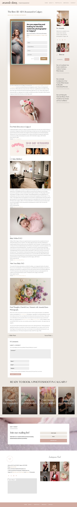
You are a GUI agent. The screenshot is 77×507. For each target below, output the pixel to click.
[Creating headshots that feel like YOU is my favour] (63, 50)
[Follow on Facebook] (57, 40)
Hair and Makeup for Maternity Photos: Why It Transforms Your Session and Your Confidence (62, 98)
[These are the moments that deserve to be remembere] (58, 50)
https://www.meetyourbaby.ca (20, 275)
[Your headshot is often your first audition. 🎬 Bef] (58, 45)
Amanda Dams (24, 314)
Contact (73, 2)
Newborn (27, 472)
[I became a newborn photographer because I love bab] (67, 45)
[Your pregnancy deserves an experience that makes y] (63, 45)
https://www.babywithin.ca (19, 259)
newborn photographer (36, 85)
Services (65, 2)
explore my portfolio (27, 319)
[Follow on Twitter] (60, 40)
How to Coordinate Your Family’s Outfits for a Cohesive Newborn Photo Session (62, 68)
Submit (43, 58)
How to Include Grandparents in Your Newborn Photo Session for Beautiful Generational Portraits (62, 83)
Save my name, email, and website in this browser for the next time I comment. (26, 371)
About (51, 2)
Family (23, 472)
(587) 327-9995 (13, 467)
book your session (36, 319)
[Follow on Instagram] (62, 40)
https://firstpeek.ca (17, 138)
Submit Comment (15, 374)
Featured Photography (20, 15)
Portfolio (58, 2)
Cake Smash (18, 472)
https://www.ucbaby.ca (18, 207)
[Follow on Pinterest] (65, 40)
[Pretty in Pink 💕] (67, 50)
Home (46, 2)
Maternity (14, 472)
